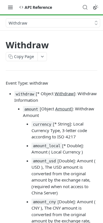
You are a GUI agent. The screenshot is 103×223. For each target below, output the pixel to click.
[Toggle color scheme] (95, 7)
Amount (63, 109)
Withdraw (64, 93)
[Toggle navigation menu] (10, 7)
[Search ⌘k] (85, 7)
